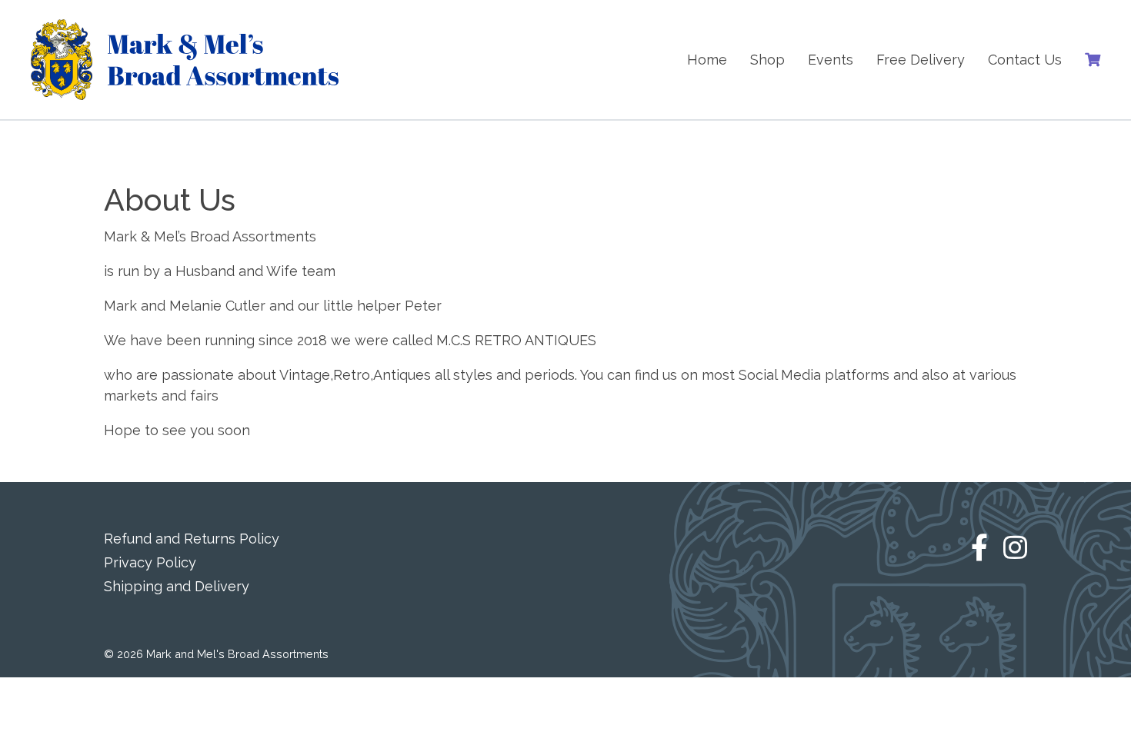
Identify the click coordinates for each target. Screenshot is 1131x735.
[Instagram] (1015, 564)
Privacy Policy (150, 562)
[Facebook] (979, 564)
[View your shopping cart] (1092, 60)
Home (707, 60)
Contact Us (1025, 60)
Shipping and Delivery (176, 586)
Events (830, 60)
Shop (767, 60)
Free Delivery (920, 60)
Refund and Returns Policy (191, 538)
